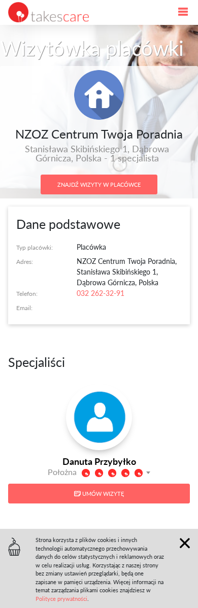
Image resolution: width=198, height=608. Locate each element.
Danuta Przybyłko (99, 461)
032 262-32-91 (100, 293)
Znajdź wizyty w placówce (99, 184)
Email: (24, 307)
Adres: (24, 261)
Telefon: (27, 293)
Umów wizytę (102, 493)
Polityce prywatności (61, 598)
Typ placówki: (34, 247)
